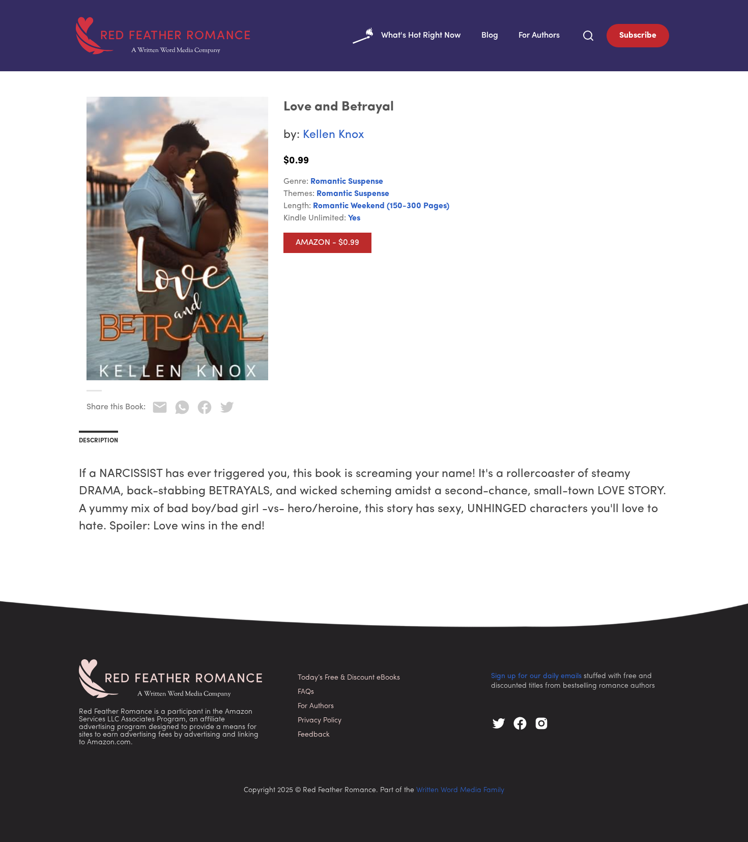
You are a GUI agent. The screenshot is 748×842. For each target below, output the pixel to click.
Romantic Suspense (346, 182)
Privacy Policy (319, 720)
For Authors (539, 36)
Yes (354, 218)
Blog (489, 36)
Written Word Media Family (460, 790)
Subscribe (637, 36)
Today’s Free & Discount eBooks (349, 678)
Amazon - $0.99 (327, 243)
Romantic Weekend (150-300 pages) (381, 206)
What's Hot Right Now (421, 36)
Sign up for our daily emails (536, 676)
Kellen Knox (333, 135)
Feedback (314, 735)
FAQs (306, 692)
